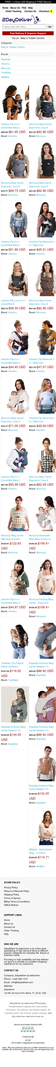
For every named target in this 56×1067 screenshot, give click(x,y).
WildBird (5, 77)
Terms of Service (12, 898)
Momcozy (6, 68)
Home (5, 7)
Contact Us (30, 11)
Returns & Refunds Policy (16, 891)
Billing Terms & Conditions (17, 901)
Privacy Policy (11, 887)
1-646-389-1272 (20, 978)
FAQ (24, 7)
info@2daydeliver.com (22, 982)
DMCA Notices (11, 904)
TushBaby (6, 72)
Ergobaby (6, 59)
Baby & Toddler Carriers (13, 46)
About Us (15, 7)
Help (30, 7)
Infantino (5, 63)
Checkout (44, 11)
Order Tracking (13, 11)
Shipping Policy (12, 894)
